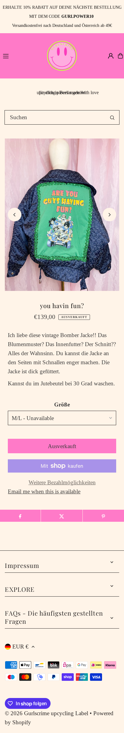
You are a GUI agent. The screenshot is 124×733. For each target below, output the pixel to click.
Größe (62, 404)
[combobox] (62, 117)
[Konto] (110, 56)
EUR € (20, 646)
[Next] (109, 214)
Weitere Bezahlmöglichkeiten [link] (62, 482)
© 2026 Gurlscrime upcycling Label (46, 713)
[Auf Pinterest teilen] (103, 516)
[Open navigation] (21, 55)
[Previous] (14, 214)
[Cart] (120, 56)
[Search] (112, 117)
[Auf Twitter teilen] (61, 516)
